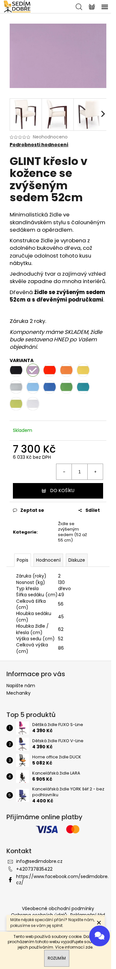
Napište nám (20, 685)
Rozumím (57, 958)
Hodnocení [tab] (48, 560)
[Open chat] (99, 934)
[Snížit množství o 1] (64, 471)
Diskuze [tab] (76, 560)
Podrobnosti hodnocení (39, 145)
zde (88, 947)
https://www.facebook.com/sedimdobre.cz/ (62, 879)
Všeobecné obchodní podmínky (58, 908)
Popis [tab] (22, 560)
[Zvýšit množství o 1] (95, 471)
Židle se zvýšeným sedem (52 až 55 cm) (72, 532)
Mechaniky (18, 693)
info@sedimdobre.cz (39, 861)
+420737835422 (34, 869)
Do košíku (62, 490)
